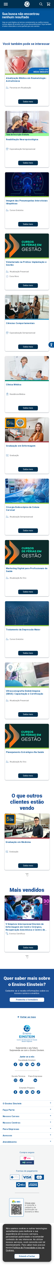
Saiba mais (28, 101)
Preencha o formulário (27, 999)
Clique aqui (30, 1203)
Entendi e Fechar (27, 1256)
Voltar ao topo (28, 1017)
